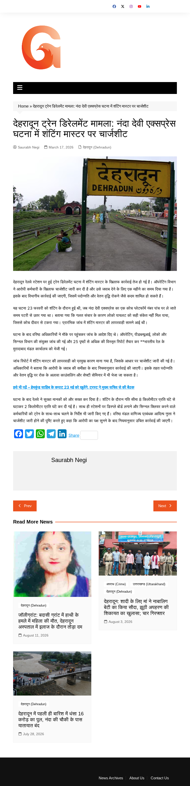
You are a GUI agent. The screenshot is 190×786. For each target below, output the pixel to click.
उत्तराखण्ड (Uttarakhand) (149, 584)
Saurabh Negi (28, 147)
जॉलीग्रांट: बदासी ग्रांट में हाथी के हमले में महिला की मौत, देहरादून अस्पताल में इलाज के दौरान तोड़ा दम (50, 621)
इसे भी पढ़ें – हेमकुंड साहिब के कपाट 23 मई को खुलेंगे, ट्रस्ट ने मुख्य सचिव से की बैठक (73, 387)
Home (23, 106)
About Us (136, 778)
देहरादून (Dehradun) (97, 147)
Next (162, 506)
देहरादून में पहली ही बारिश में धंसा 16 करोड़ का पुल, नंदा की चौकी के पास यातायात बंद (51, 719)
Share (74, 435)
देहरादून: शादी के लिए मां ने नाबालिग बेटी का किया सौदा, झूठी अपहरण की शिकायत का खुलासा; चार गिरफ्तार (136, 607)
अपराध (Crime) (116, 584)
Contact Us (160, 778)
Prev (28, 506)
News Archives (111, 778)
